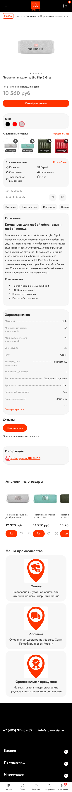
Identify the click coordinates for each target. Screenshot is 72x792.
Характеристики (29, 207)
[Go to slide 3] (36, 73)
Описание (10, 207)
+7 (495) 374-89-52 (17, 730)
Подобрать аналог (36, 103)
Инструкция (49, 207)
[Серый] (21, 124)
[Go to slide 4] (38, 73)
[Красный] (14, 124)
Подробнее (59, 162)
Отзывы (65, 207)
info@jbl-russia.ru (51, 730)
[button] (24, 197)
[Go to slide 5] (41, 73)
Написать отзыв (15, 428)
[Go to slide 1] (30, 73)
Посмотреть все (60, 133)
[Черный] (7, 124)
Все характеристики (14, 409)
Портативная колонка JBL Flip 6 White (17, 516)
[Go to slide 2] (33, 73)
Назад (8, 16)
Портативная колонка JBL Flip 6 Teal (44, 516)
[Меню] (6, 6)
